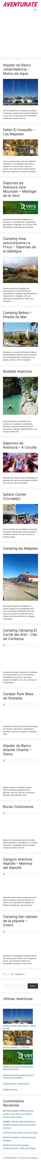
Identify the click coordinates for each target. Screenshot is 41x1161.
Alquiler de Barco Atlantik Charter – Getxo (17, 749)
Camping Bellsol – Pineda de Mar (17, 315)
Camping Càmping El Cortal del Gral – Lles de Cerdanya (20, 634)
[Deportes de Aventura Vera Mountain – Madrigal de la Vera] (18, 1057)
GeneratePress (32, 1158)
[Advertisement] (20, 36)
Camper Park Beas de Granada (18, 696)
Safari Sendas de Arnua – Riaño (25, 1133)
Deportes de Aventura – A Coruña (20, 445)
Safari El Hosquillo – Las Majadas (19, 132)
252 (12, 974)
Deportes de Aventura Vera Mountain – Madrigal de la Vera (19, 189)
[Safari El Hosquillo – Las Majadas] (18, 1038)
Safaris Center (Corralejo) (14, 496)
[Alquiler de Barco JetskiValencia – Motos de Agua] (18, 1017)
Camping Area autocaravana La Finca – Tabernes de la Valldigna (19, 244)
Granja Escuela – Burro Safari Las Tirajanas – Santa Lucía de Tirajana (18, 1114)
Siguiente (20, 974)
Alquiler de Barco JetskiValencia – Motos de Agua (17, 69)
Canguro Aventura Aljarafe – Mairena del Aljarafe (17, 863)
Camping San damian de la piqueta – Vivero (20, 920)
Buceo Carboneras (18, 806)
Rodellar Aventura (17, 371)
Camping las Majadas (20, 548)
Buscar (33, 986)
